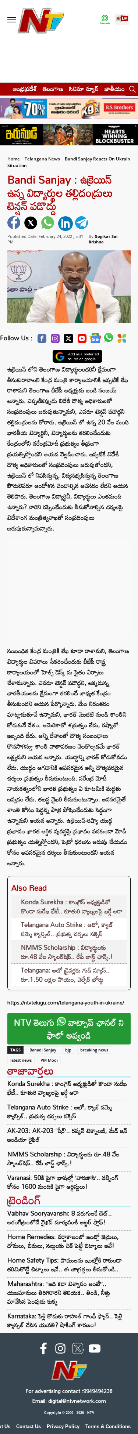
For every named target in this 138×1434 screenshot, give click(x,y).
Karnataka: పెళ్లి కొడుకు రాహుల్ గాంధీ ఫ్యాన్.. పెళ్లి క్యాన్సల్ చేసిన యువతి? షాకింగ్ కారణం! (64, 1320)
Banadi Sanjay (42, 1050)
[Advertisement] (69, 585)
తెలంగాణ (53, 89)
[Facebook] (42, 340)
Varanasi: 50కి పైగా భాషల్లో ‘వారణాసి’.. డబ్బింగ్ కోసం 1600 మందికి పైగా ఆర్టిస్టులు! (62, 1182)
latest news (21, 1060)
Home (13, 159)
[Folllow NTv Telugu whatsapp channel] (105, 20)
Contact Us (28, 1426)
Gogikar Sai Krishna (103, 239)
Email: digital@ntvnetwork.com (69, 1401)
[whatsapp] (48, 223)
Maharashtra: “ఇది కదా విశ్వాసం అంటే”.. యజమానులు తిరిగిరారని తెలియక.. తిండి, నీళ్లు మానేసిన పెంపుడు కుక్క (58, 1292)
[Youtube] (82, 340)
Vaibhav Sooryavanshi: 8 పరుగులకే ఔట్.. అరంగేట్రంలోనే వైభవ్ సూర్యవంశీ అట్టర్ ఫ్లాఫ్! (59, 1217)
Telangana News (42, 159)
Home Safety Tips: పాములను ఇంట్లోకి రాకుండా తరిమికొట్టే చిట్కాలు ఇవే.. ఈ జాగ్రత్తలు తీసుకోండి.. (64, 1264)
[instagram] (60, 1350)
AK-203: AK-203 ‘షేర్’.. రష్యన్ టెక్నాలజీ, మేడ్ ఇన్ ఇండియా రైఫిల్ (67, 1135)
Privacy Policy (63, 1426)
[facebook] (14, 223)
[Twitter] (68, 340)
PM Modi (49, 1060)
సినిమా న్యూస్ (84, 89)
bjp (68, 1050)
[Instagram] (55, 340)
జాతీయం (115, 89)
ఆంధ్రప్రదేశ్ (25, 89)
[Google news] (95, 340)
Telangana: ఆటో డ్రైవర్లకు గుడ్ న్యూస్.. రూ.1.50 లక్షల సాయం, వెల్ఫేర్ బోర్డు (65, 975)
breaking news (94, 1050)
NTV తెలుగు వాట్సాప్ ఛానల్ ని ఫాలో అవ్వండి (69, 1029)
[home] (4, 89)
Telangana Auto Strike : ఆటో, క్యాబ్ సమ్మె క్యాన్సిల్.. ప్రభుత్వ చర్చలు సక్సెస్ (67, 929)
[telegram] (82, 223)
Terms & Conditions (108, 1426)
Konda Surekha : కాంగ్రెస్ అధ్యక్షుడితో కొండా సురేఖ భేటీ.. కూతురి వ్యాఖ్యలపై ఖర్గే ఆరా (72, 906)
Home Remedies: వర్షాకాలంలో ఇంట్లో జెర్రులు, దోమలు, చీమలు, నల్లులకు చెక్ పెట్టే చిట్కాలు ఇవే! (63, 1241)
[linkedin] (65, 223)
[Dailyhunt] (122, 340)
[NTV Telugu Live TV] (122, 20)
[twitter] (31, 223)
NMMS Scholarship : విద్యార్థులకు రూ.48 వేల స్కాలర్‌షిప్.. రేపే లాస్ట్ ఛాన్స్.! (67, 952)
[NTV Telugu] (41, 20)
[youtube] (94, 1350)
